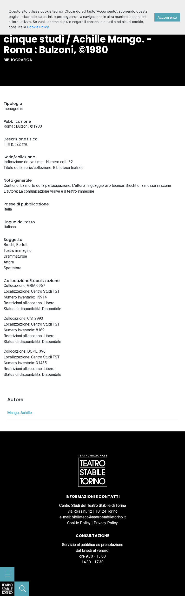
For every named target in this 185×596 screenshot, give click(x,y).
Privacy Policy (106, 523)
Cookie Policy (79, 523)
